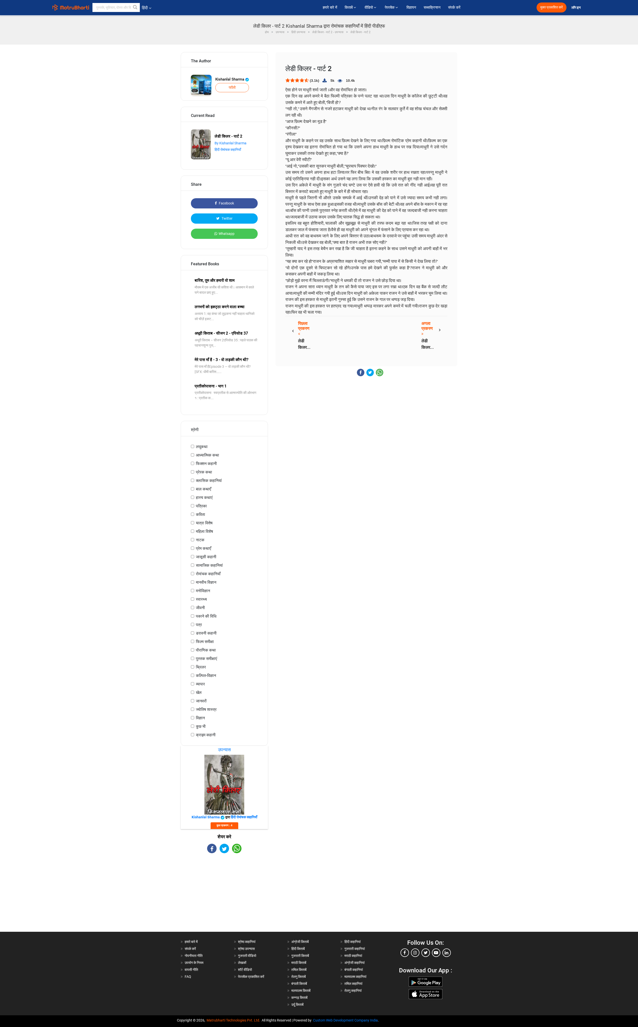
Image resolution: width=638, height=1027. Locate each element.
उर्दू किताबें (297, 1005)
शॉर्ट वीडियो (245, 970)
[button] (135, 7)
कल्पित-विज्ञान (206, 675)
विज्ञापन (411, 7)
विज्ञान (200, 718)
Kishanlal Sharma (230, 79)
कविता (200, 514)
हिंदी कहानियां (352, 942)
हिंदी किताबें (298, 949)
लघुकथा (202, 446)
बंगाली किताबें (299, 984)
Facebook (226, 203)
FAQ (188, 977)
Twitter (227, 218)
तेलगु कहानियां (353, 991)
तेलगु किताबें (298, 977)
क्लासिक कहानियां (209, 480)
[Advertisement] (224, 897)
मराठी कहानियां (353, 956)
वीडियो (369, 7)
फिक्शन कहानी (206, 463)
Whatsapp (227, 234)
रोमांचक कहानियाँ (208, 573)
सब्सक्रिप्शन (432, 7)
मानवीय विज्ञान (206, 582)
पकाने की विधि (206, 616)
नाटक (200, 540)
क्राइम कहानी (206, 735)
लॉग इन (576, 7)
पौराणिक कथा (206, 650)
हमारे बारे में (330, 7)
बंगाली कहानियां (353, 970)
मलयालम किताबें (301, 991)
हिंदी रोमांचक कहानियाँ (228, 150)
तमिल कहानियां (353, 984)
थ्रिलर (201, 667)
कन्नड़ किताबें (299, 998)
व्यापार (200, 684)
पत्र (199, 624)
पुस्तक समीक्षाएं (206, 658)
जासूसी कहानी (206, 557)
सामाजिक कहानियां (209, 565)
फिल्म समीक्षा (205, 641)
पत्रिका (201, 506)
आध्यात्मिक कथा (207, 455)
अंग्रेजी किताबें (300, 942)
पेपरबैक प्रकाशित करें (251, 977)
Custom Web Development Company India (345, 1020)
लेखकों (242, 963)
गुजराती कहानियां (354, 949)
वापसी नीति (191, 970)
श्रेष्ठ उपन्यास (246, 949)
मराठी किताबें (298, 963)
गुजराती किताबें (300, 956)
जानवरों (201, 701)
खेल (199, 692)
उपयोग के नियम (194, 963)
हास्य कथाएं (204, 497)
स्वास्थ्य (201, 599)
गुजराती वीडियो (247, 956)
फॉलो (232, 87)
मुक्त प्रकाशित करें (551, 7)
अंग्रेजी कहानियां (354, 963)
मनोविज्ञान (203, 590)
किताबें (349, 7)
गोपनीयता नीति (194, 956)
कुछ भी (201, 726)
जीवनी (200, 607)
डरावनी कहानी (206, 633)
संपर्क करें (454, 7)
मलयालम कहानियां (355, 977)
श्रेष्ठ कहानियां (246, 942)
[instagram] (415, 952)
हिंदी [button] (145, 7)
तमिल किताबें (299, 970)
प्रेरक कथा (204, 472)
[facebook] (404, 952)
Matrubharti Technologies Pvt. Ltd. (234, 1020)
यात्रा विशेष (204, 523)
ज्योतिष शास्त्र (206, 709)
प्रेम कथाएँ (203, 548)
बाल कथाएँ (203, 489)
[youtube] (436, 952)
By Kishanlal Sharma (230, 143)
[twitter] (425, 952)
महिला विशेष (204, 531)
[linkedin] (446, 952)
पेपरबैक (390, 7)
